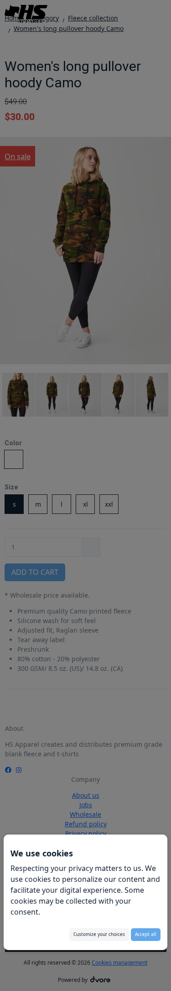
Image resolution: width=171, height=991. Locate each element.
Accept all (145, 934)
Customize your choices (99, 934)
